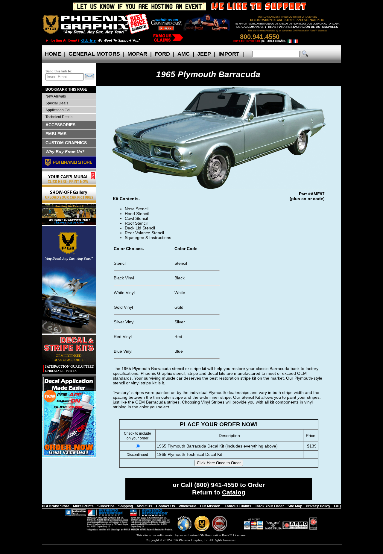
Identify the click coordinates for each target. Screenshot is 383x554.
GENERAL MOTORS (94, 54)
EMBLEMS (55, 133)
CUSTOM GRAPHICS (66, 142)
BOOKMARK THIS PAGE (66, 89)
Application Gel (57, 110)
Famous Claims (238, 506)
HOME (53, 54)
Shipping (125, 506)
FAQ (337, 506)
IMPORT (228, 54)
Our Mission (210, 506)
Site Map (295, 506)
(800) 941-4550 (216, 484)
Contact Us (165, 506)
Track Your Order (269, 506)
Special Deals (56, 103)
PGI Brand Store (55, 506)
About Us (144, 506)
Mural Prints (83, 506)
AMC (183, 54)
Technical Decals (59, 117)
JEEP (204, 54)
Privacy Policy (318, 506)
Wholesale (187, 506)
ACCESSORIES (60, 124)
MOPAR (137, 54)
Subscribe (106, 506)
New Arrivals (55, 96)
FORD (162, 54)
